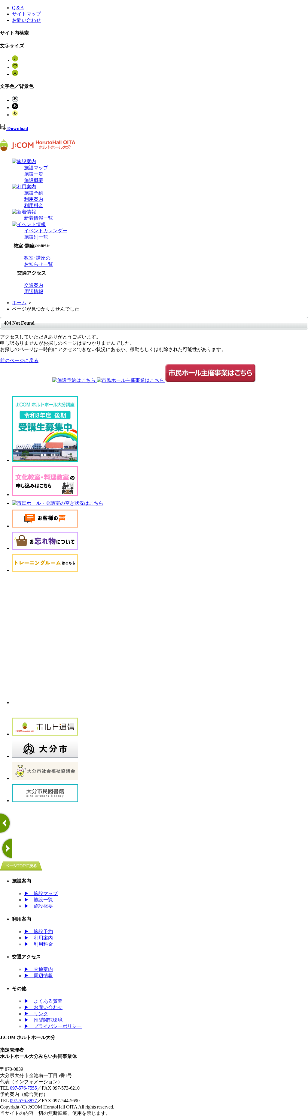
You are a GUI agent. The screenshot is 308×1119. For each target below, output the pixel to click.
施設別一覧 (36, 237)
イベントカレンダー (45, 230)
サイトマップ (26, 13)
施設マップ (36, 167)
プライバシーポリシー (53, 1026)
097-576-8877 (23, 1100)
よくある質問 (43, 1001)
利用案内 (33, 199)
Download (17, 128)
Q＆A (18, 7)
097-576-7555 (23, 1088)
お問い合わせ (26, 20)
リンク (36, 1013)
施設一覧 (33, 174)
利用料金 (33, 205)
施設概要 (33, 180)
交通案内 (33, 285)
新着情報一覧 (38, 218)
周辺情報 (33, 291)
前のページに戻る (19, 360)
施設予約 (33, 192)
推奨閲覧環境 (43, 1019)
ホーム (19, 302)
